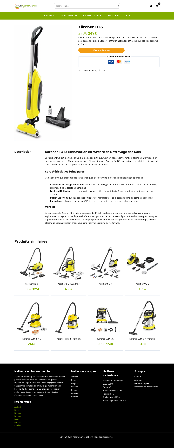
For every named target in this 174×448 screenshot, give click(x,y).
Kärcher (101, 70)
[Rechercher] (118, 5)
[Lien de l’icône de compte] (151, 6)
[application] (56, 16)
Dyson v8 (107, 387)
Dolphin (17, 413)
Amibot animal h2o (111, 397)
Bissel (16, 410)
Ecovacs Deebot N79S (112, 390)
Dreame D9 (108, 384)
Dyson (17, 419)
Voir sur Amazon (101, 50)
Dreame (17, 416)
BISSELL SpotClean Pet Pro (114, 400)
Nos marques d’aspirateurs (146, 386)
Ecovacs (17, 422)
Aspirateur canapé (87, 70)
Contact (137, 376)
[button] (50, 16)
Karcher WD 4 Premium (113, 380)
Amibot (17, 407)
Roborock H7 (108, 393)
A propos (138, 380)
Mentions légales (141, 383)
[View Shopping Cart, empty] (157, 5)
